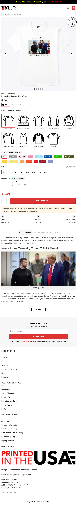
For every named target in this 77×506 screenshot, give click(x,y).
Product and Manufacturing (12, 433)
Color (9, 152)
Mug (3, 361)
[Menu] (68, 8)
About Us (5, 421)
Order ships (38, 222)
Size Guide (71, 167)
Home (3, 93)
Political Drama (11, 93)
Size (38, 167)
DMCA (3, 409)
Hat (2, 373)
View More (37, 309)
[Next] (71, 54)
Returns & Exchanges (9, 429)
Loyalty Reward (7, 441)
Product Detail (25, 232)
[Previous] (5, 54)
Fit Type (4, 100)
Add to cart (43, 200)
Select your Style (7, 111)
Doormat (4, 377)
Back (15, 182)
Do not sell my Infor (9, 401)
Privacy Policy (26, 341)
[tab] (25, 232)
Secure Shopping (8, 437)
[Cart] (73, 8)
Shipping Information (9, 425)
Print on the (5, 178)
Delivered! (72, 222)
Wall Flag (4, 365)
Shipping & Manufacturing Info (46, 232)
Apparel (4, 357)
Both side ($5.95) (20, 185)
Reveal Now (38, 336)
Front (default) (19, 178)
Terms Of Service (8, 393)
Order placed (5, 222)
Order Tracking (7, 405)
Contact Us (5, 389)
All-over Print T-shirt (9, 369)
